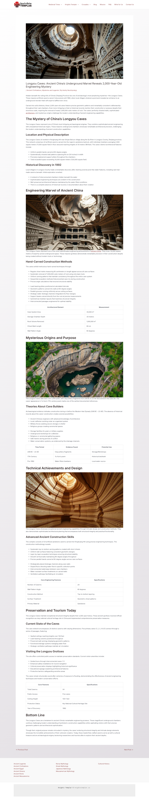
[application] (61, 4)
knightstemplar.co (82, 788)
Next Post (128, 750)
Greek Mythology (62, 766)
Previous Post (22, 750)
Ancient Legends (20, 764)
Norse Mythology (62, 764)
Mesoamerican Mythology (65, 771)
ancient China (96, 251)
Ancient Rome (19, 774)
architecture (30, 113)
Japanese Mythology (63, 769)
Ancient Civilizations (34, 90)
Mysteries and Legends (50, 90)
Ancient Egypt (19, 769)
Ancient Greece (19, 771)
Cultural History (103, 764)
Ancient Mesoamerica (21, 776)
